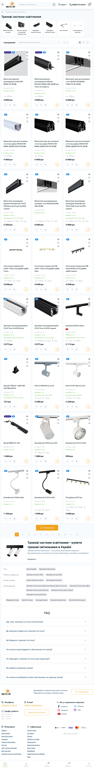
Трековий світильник (47, 569)
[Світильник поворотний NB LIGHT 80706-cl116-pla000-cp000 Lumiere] (78, 250)
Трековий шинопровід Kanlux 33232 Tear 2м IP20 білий (16, 327)
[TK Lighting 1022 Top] (78, 481)
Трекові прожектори (58, 600)
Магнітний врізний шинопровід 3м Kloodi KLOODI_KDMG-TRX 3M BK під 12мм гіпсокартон (47, 83)
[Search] (54, 4)
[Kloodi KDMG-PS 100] (16, 427)
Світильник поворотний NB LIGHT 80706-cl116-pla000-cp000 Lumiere (77, 268)
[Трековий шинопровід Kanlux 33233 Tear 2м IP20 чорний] (47, 310)
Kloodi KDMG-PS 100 (12, 443)
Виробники (31, 751)
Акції (28, 757)
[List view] (83, 42)
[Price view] (87, 42)
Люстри (4, 745)
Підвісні (4, 730)
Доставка (30, 733)
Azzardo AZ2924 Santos (75, 326)
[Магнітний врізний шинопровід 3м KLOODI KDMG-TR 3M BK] (16, 63)
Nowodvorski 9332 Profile (45, 497)
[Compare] (27, 59)
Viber (79, 710)
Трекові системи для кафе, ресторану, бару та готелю (47, 586)
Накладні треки (41, 600)
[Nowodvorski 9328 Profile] (16, 481)
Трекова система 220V (35, 574)
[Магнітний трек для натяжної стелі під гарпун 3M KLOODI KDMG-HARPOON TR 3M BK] (78, 125)
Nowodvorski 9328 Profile (14, 497)
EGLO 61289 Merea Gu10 (44, 386)
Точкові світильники (8, 742)
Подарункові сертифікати (36, 754)
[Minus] (6, 105)
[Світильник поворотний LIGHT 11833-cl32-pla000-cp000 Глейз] (16, 250)
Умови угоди (31, 730)
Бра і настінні (6, 751)
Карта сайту (31, 748)
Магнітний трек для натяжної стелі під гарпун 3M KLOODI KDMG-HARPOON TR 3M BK (78, 143)
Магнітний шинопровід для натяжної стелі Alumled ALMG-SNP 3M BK (47, 203)
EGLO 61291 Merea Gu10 (75, 386)
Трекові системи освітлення (11, 754)
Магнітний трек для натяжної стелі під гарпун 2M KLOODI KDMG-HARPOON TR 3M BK (47, 143)
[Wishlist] (27, 56)
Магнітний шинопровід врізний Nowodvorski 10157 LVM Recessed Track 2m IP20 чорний (15, 205)
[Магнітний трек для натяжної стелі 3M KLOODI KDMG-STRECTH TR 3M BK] (78, 63)
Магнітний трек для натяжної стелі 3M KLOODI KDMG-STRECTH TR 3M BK (78, 81)
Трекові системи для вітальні (37, 590)
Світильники (5, 733)
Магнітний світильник (77, 600)
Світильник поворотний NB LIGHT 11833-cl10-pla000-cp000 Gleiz (47, 268)
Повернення (31, 742)
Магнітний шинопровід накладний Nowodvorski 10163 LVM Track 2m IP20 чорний (76, 205)
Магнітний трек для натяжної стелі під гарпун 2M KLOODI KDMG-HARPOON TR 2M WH (16, 143)
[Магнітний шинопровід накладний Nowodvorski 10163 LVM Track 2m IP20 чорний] (78, 185)
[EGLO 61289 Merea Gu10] (47, 369)
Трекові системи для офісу (80, 586)
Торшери (4, 739)
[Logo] (10, 4)
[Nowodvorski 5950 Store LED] (47, 427)
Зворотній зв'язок (33, 745)
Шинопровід (31, 569)
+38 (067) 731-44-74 (9, 705)
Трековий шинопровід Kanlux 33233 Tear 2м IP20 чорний (47, 327)
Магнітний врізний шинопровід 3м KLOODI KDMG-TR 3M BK (13, 81)
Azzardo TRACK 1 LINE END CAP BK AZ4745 (14, 387)
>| (77, 534)
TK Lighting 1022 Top (74, 497)
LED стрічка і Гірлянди (9, 748)
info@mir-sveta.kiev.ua (33, 705)
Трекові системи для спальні (62, 590)
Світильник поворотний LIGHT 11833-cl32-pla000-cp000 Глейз (16, 268)
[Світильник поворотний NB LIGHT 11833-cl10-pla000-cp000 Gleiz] (47, 250)
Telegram (80, 706)
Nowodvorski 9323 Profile (76, 443)
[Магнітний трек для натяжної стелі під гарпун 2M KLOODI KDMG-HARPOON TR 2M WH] (16, 125)
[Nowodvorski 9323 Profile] (78, 427)
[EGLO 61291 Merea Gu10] (78, 369)
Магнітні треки (27, 600)
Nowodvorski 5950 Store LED (46, 443)
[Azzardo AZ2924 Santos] (78, 310)
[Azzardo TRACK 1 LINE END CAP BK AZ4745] (16, 369)
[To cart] (26, 105)
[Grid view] (80, 42)
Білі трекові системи (54, 580)
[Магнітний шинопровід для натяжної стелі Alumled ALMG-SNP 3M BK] (47, 185)
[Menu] (2, 4)
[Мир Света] (15, 691)
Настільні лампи (7, 736)
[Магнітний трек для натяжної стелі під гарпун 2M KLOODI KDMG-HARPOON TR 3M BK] (47, 125)
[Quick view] (27, 52)
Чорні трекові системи (35, 580)
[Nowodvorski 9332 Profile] (47, 481)
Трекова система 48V (54, 574)
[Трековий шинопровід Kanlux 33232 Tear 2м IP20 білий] (16, 310)
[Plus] (14, 105)
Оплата (29, 736)
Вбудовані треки (12, 600)
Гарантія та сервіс (33, 739)
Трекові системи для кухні (36, 594)
